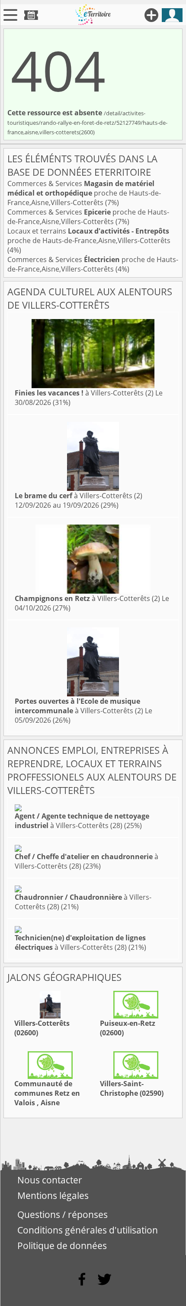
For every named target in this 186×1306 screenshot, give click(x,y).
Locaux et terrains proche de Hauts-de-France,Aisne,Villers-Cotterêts (88, 235)
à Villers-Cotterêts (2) (84, 393)
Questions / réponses (62, 1214)
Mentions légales (53, 1195)
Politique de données (62, 1246)
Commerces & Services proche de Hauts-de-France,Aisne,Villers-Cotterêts (84, 193)
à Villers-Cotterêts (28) (82, 820)
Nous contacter (49, 1180)
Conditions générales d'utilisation (87, 1230)
